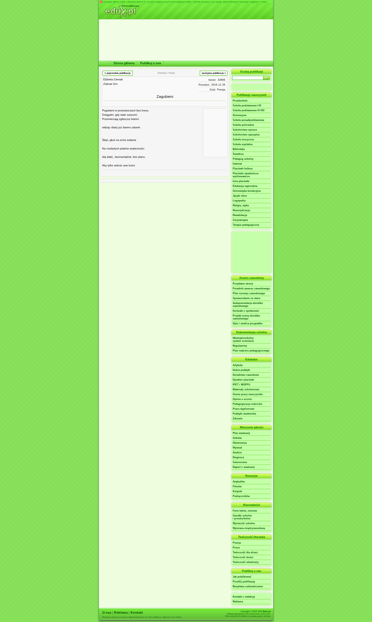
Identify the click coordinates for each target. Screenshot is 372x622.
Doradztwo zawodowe (246, 374)
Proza (236, 547)
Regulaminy (240, 345)
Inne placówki (241, 181)
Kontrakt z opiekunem (246, 310)
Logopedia (239, 200)
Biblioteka (239, 149)
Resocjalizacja (241, 210)
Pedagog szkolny (243, 158)
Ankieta (237, 437)
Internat (237, 163)
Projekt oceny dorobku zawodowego (246, 317)
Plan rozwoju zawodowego (249, 293)
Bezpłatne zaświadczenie (248, 586)
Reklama (238, 601)
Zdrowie (237, 418)
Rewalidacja (240, 215)
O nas (106, 612)
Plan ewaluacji (241, 433)
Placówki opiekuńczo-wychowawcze (246, 175)
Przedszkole (240, 100)
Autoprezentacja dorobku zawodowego (248, 304)
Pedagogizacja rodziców (247, 404)
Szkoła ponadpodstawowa (248, 120)
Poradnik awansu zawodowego (251, 288)
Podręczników (241, 496)
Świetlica (238, 154)
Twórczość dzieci (243, 557)
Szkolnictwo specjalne (246, 134)
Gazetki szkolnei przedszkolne (242, 517)
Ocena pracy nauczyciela (248, 394)
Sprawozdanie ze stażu (246, 298)
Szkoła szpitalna (242, 144)
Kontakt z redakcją (244, 596)
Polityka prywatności (235, 614)
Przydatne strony (243, 283)
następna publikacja (214, 73)
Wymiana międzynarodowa (249, 528)
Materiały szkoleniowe (246, 389)
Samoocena (240, 462)
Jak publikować (242, 576)
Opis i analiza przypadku (248, 323)
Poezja (221, 89)
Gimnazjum (240, 115)
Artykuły (238, 365)
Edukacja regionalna (245, 186)
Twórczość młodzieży (246, 562)
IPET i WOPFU (241, 384)
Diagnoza (238, 457)
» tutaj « (263, 2)
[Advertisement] (215, 132)
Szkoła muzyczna (243, 139)
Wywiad (237, 447)
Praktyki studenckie (244, 413)
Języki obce (240, 195)
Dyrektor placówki (243, 379)
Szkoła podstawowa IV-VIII (248, 110)
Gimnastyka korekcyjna (247, 190)
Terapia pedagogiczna (246, 224)
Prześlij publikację (244, 581)
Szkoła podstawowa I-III (247, 105)
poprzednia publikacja (117, 73)
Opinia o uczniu (242, 399)
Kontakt (137, 612)
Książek (237, 491)
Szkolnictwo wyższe (245, 129)
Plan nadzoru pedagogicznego (251, 350)
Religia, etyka (241, 205)
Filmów (237, 486)
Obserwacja (240, 442)
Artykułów (239, 481)
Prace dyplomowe (243, 408)
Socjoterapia (240, 220)
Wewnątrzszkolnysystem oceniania (243, 339)
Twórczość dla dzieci (245, 552)
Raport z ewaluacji (244, 467)
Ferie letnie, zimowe (245, 510)
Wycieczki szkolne (244, 523)
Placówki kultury (243, 168)
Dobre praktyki (241, 370)
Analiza (237, 452)
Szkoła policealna (243, 124)
